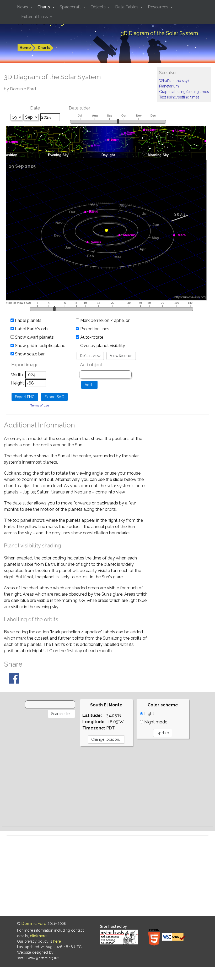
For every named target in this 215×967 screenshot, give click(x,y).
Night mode (155, 721)
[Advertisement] (107, 789)
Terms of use (39, 405)
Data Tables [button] (127, 6)
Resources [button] (158, 6)
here (57, 941)
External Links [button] (35, 16)
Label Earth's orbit (32, 328)
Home (25, 48)
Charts (44, 48)
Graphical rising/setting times (184, 92)
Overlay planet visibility (102, 345)
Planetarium (169, 86)
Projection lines (94, 328)
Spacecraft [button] (71, 6)
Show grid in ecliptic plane (39, 345)
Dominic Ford (34, 923)
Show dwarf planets (34, 337)
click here (38, 936)
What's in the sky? (174, 81)
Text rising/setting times (179, 97)
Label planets (27, 320)
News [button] (23, 6)
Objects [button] (98, 6)
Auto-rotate (91, 337)
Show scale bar (29, 353)
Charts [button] (44, 6)
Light (148, 713)
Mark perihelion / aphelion (105, 320)
